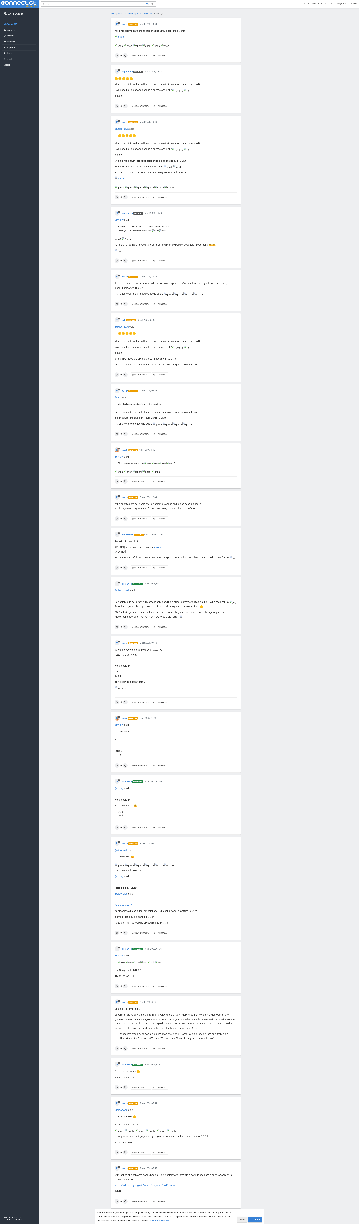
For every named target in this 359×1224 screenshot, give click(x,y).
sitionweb (127, 583)
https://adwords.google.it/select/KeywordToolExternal (145, 1185)
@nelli (118, 397)
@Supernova (122, 128)
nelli (124, 320)
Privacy (6, 1217)
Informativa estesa (159, 1220)
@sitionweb (121, 850)
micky (125, 24)
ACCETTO (255, 1219)
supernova (127, 71)
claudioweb (127, 534)
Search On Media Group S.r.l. (17, 1219)
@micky (119, 220)
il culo (157, 547)
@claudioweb (122, 590)
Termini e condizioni (15, 1217)
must (124, 450)
